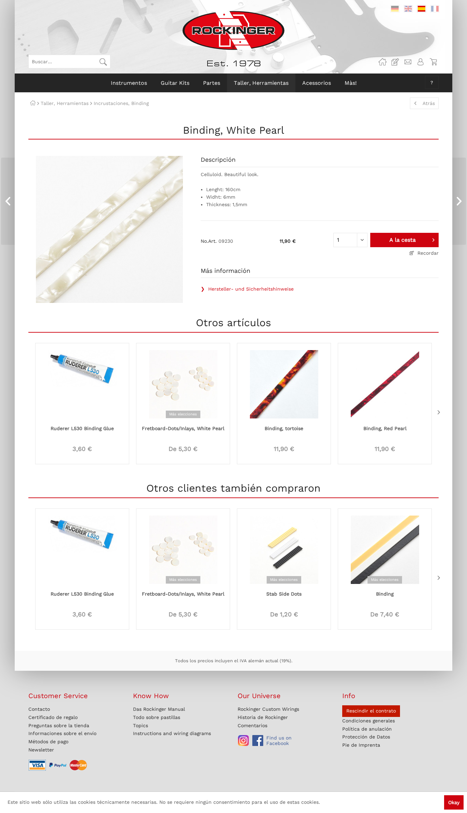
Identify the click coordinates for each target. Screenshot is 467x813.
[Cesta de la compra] (433, 61)
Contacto (39, 709)
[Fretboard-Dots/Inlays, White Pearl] (183, 384)
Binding (384, 594)
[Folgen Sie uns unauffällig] (243, 740)
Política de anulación (367, 729)
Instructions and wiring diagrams (172, 733)
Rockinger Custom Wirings (268, 709)
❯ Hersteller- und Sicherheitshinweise (247, 289)
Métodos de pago (48, 741)
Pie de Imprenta (361, 745)
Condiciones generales (368, 720)
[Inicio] (32, 103)
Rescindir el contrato (371, 711)
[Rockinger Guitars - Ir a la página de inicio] (233, 30)
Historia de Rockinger (263, 717)
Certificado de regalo (53, 717)
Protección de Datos (366, 736)
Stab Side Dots (284, 594)
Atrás (429, 103)
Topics (140, 725)
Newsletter (41, 749)
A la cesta (402, 240)
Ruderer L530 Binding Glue (82, 428)
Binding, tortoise (284, 428)
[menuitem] (69, 61)
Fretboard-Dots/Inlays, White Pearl (183, 428)
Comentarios (252, 725)
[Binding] (385, 549)
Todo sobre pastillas (156, 717)
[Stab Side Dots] (284, 549)
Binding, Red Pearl (384, 428)
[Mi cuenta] (420, 61)
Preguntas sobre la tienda (58, 725)
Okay (453, 802)
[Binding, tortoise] (284, 384)
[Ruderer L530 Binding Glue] (82, 384)
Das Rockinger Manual (159, 709)
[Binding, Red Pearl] (385, 384)
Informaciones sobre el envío (62, 733)
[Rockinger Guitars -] (382, 61)
